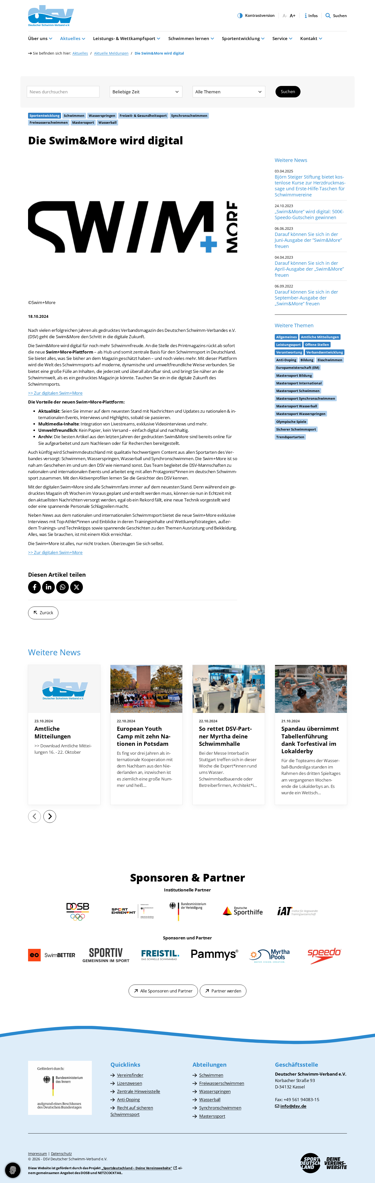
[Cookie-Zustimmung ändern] (12, 1170)
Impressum (37, 1153)
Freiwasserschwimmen (221, 1083)
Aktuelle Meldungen (111, 53)
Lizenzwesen (129, 1083)
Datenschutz (61, 1153)
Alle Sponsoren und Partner (166, 991)
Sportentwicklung (241, 38)
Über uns (37, 38)
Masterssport (212, 1116)
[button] (34, 587)
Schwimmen (211, 1075)
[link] (64, 735)
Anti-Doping (128, 1099)
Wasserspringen (215, 1091)
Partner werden (226, 991)
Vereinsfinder (130, 1075)
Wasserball (209, 1099)
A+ (292, 15)
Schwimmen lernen (188, 38)
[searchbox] (63, 91)
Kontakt (308, 38)
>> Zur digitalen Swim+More (55, 393)
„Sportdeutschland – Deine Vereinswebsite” (137, 1168)
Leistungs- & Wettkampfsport (124, 38)
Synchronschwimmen (220, 1108)
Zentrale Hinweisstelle (138, 1091)
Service (280, 38)
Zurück (46, 612)
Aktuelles (70, 38)
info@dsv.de (293, 1106)
